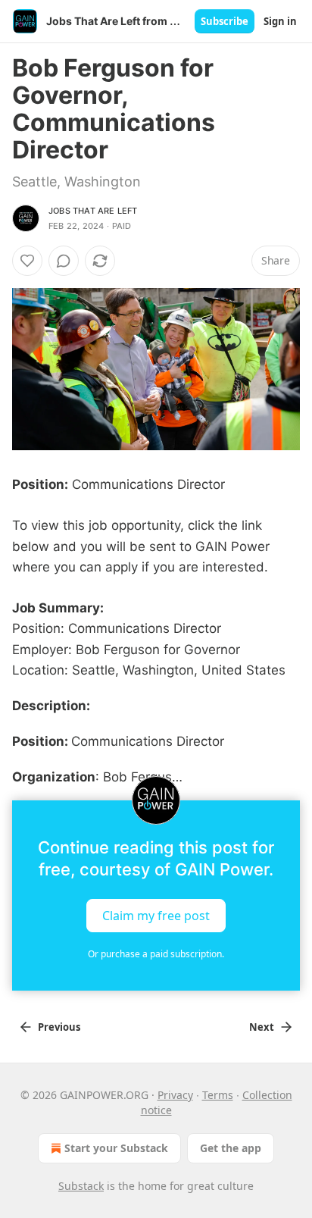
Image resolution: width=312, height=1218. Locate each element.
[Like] (27, 261)
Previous (59, 1027)
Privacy (175, 1095)
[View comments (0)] (63, 261)
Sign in (280, 21)
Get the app (230, 1148)
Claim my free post (156, 914)
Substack (81, 1186)
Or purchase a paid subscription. (156, 953)
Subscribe (224, 21)
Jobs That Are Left (93, 210)
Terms (217, 1095)
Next (261, 1027)
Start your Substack (116, 1148)
